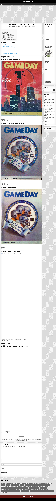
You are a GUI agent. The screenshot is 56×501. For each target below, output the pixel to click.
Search (32, 496)
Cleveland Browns (13, 486)
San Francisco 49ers (38, 439)
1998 (21, 483)
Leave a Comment (17, 26)
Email (2, 464)
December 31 (23, 438)
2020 (8, 484)
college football (22, 486)
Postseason (4, 38)
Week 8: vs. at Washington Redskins (9, 35)
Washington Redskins (23, 440)
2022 (17, 484)
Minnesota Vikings (5, 489)
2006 (31, 483)
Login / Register (26, 496)
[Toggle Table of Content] (14, 31)
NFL (9, 439)
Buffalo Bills (40, 484)
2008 (36, 483)
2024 (27, 484)
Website (2, 468)
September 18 (18, 440)
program (29, 439)
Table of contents (5, 32)
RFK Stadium (32, 439)
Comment (3, 448)
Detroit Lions (6, 28)
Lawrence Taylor (36, 438)
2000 (26, 483)
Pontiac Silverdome (25, 439)
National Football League (31, 26)
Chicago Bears (14, 438)
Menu (3, 4)
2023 (22, 484)
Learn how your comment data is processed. (23, 474)
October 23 (16, 439)
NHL (45, 489)
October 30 (19, 439)
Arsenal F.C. (33, 484)
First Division (36, 486)
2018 (50, 483)
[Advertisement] (28, 13)
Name (2, 460)
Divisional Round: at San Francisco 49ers (10, 39)
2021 (12, 484)
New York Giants (6, 439)
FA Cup (29, 486)
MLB (12, 489)
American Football (24, 26)
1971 (12, 483)
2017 (45, 483)
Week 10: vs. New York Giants (8, 37)
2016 (40, 483)
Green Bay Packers (44, 486)
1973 (17, 483)
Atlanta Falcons (9, 438)
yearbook (4, 492)
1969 (3, 483)
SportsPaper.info (28, 1)
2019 (3, 484)
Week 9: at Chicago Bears (7, 36)
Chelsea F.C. (47, 484)
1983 (6, 438)
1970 (7, 483)
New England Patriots (24, 489)
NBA (17, 489)
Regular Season (4, 33)
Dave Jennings (19, 438)
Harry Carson (31, 438)
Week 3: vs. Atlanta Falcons (8, 34)
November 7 (12, 439)
